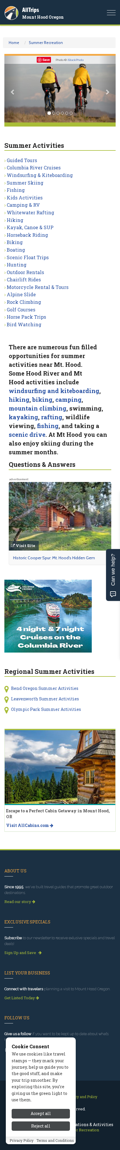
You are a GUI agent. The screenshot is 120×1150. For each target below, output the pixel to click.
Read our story (18, 901)
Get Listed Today (20, 997)
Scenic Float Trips (28, 257)
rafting (51, 417)
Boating (16, 250)
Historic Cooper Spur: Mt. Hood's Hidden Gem (54, 557)
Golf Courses (21, 309)
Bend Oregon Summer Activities (44, 688)
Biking (15, 242)
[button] (12, 89)
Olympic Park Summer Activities (46, 709)
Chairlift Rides (24, 279)
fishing (48, 426)
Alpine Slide (21, 294)
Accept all (41, 1113)
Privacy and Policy (81, 1096)
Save (46, 59)
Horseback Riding (27, 235)
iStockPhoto (76, 60)
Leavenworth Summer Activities (45, 699)
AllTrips (30, 9)
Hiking (15, 220)
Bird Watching (24, 324)
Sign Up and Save (20, 952)
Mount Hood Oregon (43, 17)
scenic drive (27, 434)
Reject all (40, 1126)
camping (68, 399)
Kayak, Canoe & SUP (30, 227)
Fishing (16, 190)
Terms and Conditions (55, 1140)
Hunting (17, 265)
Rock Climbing (24, 302)
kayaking (23, 417)
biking (42, 399)
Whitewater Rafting (30, 212)
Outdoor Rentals (25, 272)
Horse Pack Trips (26, 317)
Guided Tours (22, 160)
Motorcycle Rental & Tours (37, 287)
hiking (19, 399)
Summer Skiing (25, 183)
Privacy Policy (21, 1140)
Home (14, 42)
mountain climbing (37, 408)
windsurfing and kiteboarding (54, 391)
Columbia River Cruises (34, 167)
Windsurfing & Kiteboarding (40, 175)
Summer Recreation (46, 42)
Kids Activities (25, 197)
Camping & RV (23, 205)
